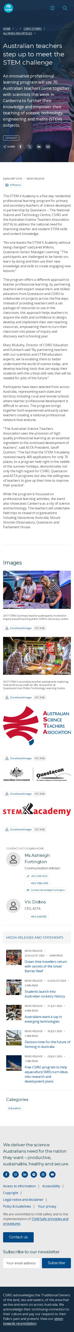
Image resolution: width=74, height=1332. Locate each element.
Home (6, 28)
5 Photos (15, 185)
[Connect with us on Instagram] (15, 1174)
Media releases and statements (34, 937)
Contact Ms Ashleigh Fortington (48, 889)
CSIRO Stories (33, 28)
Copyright (10, 1193)
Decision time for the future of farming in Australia (48, 1044)
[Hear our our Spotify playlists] (34, 1174)
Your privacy (47, 1206)
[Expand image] (37, 590)
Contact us (18, 1237)
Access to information (19, 1186)
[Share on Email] (48, 146)
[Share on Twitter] (30, 146)
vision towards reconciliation (33, 1321)
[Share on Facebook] (20, 146)
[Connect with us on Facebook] (6, 1174)
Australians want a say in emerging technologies (43, 1019)
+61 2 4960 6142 (39, 876)
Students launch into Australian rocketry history (45, 993)
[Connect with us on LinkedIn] (25, 1174)
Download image (27, 628)
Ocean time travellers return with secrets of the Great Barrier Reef (46, 966)
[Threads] (43, 1174)
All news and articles (17, 33)
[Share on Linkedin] (39, 146)
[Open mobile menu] (52, 8)
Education (14, 1108)
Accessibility (51, 1186)
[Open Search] (65, 8)
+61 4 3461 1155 (38, 916)
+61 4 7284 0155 (39, 883)
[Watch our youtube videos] (52, 1174)
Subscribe (56, 1263)
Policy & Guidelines (17, 1206)
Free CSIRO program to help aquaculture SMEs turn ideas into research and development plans (46, 1074)
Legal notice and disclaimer (23, 1199)
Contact (11, 137)
